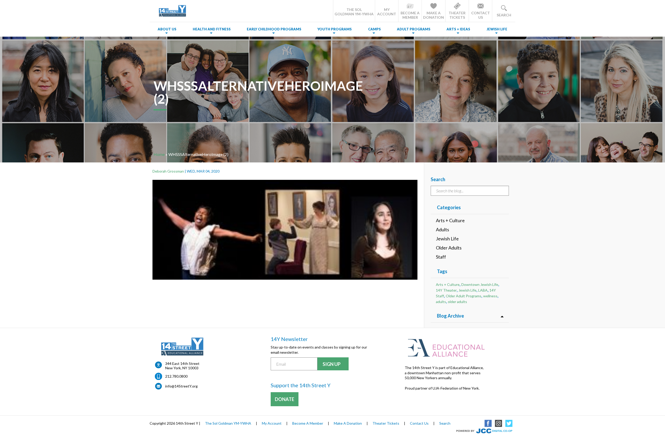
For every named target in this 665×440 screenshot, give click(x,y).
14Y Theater (446, 290)
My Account (272, 423)
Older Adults (449, 248)
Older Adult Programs (463, 296)
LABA (483, 290)
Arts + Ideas (458, 29)
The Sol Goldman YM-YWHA (228, 423)
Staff (441, 257)
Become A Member (307, 423)
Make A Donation (348, 423)
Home (159, 154)
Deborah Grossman (168, 171)
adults (441, 301)
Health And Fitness (212, 29)
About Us (167, 29)
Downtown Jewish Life (479, 284)
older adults (457, 301)
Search (444, 423)
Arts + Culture (450, 220)
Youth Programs (334, 29)
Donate (284, 399)
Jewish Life (497, 29)
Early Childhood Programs (274, 29)
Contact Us (419, 423)
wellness (490, 296)
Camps (374, 29)
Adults (442, 229)
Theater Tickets (386, 423)
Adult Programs (413, 29)
